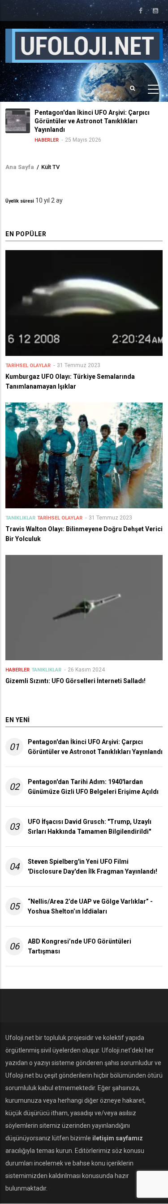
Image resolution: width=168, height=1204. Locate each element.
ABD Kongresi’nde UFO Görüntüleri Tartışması (79, 946)
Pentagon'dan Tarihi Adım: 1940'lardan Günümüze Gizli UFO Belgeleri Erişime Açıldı (93, 786)
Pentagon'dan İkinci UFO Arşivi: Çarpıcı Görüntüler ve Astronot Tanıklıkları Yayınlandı (95, 746)
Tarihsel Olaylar (28, 365)
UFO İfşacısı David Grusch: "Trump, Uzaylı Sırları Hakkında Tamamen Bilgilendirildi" (89, 826)
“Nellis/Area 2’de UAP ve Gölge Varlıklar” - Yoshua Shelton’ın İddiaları (90, 906)
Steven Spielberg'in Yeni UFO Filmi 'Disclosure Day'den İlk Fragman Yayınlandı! (92, 866)
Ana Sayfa (19, 167)
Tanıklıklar (20, 518)
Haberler (46, 140)
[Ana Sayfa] (84, 45)
